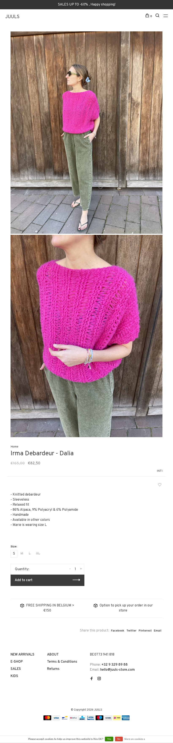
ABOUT (53, 655)
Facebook (117, 631)
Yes (109, 739)
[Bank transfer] (108, 719)
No (118, 739)
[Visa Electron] (91, 719)
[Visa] (56, 719)
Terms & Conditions (62, 662)
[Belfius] (73, 719)
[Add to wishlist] (159, 485)
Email (157, 631)
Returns (53, 669)
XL (38, 554)
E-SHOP (17, 662)
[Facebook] (91, 679)
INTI (159, 471)
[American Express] (126, 719)
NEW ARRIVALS (22, 655)
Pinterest (145, 631)
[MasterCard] (47, 719)
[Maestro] (99, 719)
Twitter (131, 631)
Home (14, 447)
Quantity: (22, 569)
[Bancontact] (65, 719)
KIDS (14, 676)
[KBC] (82, 719)
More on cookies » (134, 739)
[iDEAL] (117, 719)
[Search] (157, 16)
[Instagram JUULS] (99, 679)
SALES (16, 669)
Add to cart (23, 580)
